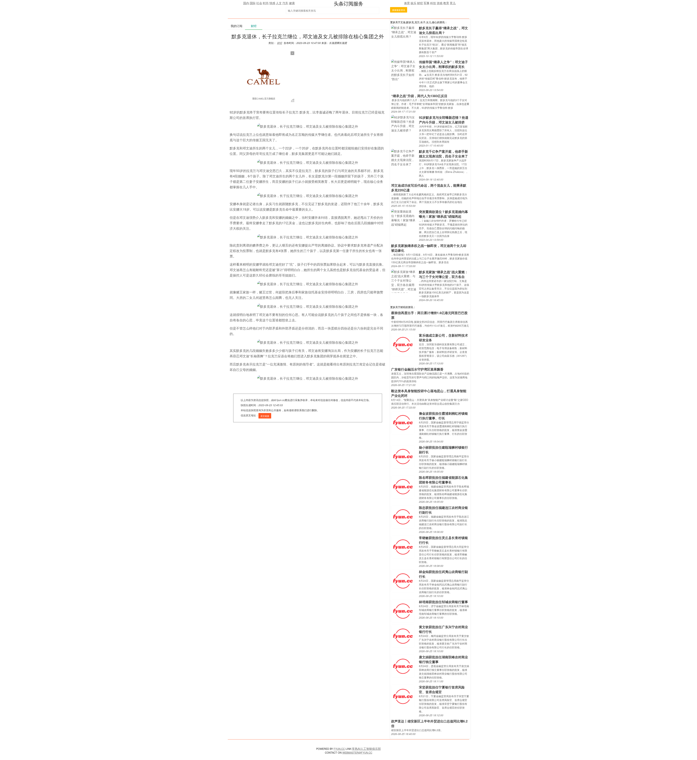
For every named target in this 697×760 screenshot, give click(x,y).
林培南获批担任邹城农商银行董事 (443, 602)
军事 (426, 3)
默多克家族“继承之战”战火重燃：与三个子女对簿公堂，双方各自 (443, 274)
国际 (253, 3)
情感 (272, 3)
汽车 (285, 3)
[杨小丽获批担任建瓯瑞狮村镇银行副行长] (402, 456)
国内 (246, 3)
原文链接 (264, 415)
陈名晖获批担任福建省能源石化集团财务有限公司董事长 (443, 480)
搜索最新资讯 (398, 9)
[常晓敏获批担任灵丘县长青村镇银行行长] (402, 546)
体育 (407, 3)
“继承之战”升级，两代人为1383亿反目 (419, 96)
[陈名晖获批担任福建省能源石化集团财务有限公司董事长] (402, 486)
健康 (292, 3)
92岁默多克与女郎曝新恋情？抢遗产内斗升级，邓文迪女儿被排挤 (443, 120)
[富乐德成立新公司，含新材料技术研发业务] (402, 344)
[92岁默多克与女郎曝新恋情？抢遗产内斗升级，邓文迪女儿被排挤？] (404, 123)
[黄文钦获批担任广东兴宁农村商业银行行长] (402, 636)
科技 (433, 3)
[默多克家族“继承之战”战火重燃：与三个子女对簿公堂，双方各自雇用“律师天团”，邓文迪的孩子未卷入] (404, 281)
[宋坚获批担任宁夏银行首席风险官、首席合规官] (402, 696)
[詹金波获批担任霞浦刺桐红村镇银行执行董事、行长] (402, 422)
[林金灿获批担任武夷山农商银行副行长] (402, 580)
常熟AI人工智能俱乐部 (366, 749)
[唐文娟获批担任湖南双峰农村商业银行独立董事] (402, 666)
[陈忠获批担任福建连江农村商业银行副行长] (402, 516)
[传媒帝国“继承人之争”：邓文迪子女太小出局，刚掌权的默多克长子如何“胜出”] (404, 70)
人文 (279, 3)
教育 (446, 3)
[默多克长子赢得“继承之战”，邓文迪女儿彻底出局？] (404, 32)
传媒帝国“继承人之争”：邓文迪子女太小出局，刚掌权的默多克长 (443, 64)
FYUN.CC (339, 749)
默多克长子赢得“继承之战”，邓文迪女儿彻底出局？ (443, 30)
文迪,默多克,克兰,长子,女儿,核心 (418, 22)
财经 (420, 3)
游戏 (440, 3)
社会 (259, 3)
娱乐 (413, 3)
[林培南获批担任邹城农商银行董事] (402, 611)
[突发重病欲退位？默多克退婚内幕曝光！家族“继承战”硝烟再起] (404, 218)
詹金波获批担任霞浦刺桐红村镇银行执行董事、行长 (443, 415)
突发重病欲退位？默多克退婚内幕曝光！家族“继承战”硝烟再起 (443, 214)
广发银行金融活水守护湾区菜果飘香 (417, 369)
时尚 (266, 3)
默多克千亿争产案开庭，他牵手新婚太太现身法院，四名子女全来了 (443, 153)
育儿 (453, 3)
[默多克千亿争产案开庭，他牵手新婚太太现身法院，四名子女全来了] (404, 157)
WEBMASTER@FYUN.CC (357, 752)
